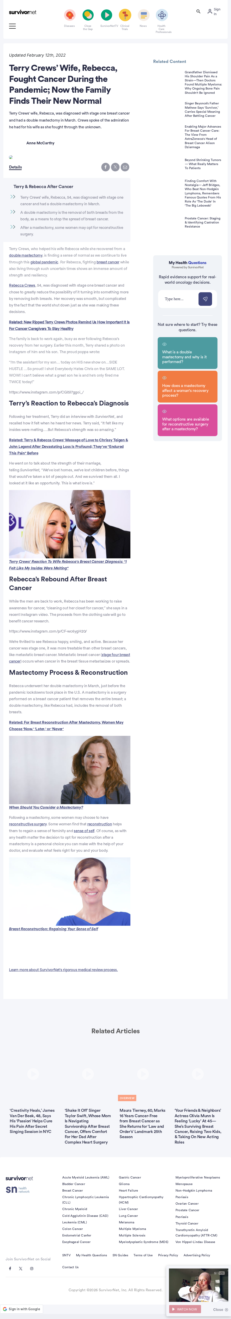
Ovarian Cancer (187, 1203)
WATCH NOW (187, 1309)
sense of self (84, 831)
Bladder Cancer (73, 1184)
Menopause (184, 1184)
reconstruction (99, 824)
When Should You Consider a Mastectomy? (46, 807)
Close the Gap (88, 27)
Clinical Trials (124, 27)
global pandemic (44, 262)
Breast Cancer (72, 1190)
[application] (69, 524)
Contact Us (70, 1267)
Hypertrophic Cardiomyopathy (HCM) (141, 1200)
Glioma (124, 1184)
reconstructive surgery (27, 824)
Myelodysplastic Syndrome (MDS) (143, 1242)
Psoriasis (182, 1197)
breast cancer (108, 262)
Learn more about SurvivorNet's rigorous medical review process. (63, 970)
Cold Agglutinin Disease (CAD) (85, 1216)
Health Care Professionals (161, 29)
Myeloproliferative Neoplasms (198, 1177)
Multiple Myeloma (132, 1229)
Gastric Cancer (130, 1177)
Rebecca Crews (22, 285)
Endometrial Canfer (76, 1235)
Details (15, 167)
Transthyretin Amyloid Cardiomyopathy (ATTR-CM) (196, 1233)
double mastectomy (25, 255)
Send (205, 299)
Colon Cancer (72, 1229)
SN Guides (120, 1255)
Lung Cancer (128, 1216)
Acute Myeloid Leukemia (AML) (85, 1177)
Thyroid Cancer (187, 1223)
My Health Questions (91, 1255)
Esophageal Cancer (76, 1242)
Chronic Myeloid (74, 1209)
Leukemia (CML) (74, 1222)
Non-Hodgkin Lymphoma (194, 1190)
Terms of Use (143, 1255)
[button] (70, 524)
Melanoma (126, 1222)
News (143, 26)
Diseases (69, 26)
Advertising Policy (197, 1255)
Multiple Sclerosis (132, 1235)
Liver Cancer (128, 1209)
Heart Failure (128, 1190)
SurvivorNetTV (106, 26)
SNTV (66, 1255)
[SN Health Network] (19, 1190)
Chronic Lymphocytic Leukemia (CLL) (85, 1200)
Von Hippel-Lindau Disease (195, 1242)
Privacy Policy (168, 1255)
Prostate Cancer (187, 1210)
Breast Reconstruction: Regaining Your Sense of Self (53, 929)
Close (218, 1309)
